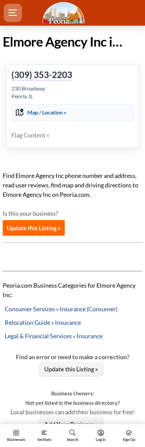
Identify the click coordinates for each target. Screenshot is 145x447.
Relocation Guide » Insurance (43, 322)
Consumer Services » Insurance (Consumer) (61, 309)
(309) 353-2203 (41, 75)
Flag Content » (30, 135)
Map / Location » (46, 112)
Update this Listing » (34, 228)
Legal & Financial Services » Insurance (54, 336)
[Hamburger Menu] (13, 13)
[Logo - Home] (64, 13)
